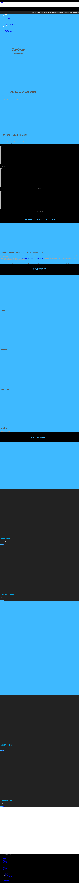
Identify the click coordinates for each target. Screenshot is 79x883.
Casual (7, 17)
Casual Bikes (24, 258)
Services (5, 14)
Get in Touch (6, 27)
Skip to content (3, 1)
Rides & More (6, 26)
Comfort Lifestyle (10, 24)
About (4, 858)
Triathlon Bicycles (39, 258)
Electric (7, 21)
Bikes (4, 15)
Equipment (5, 25)
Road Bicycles (30, 258)
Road (6, 20)
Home (4, 856)
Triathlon (7, 18)
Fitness (7, 22)
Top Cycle (2, 2)
